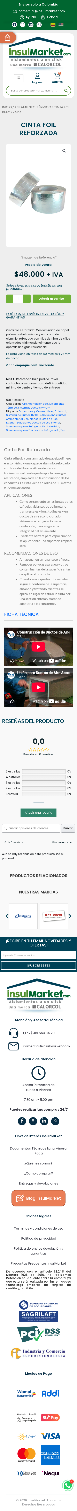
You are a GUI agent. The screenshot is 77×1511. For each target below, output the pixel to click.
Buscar (68, 828)
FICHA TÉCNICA (21, 614)
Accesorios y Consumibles (36, 411)
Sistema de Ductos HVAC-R (23, 415)
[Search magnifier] (66, 91)
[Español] (53, 25)
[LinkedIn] (44, 1121)
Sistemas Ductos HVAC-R (34, 407)
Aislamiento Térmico (32, 107)
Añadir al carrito (51, 299)
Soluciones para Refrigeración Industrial (32, 426)
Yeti (63, 430)
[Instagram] (33, 1121)
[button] (64, 151)
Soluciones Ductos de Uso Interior (38, 422)
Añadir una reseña (38, 812)
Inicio (7, 107)
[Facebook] (22, 1121)
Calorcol (60, 411)
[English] (61, 25)
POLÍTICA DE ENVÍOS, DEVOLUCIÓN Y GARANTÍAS (35, 316)
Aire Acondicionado (35, 403)
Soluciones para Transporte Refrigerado (33, 430)
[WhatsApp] (55, 1121)
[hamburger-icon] (18, 78)
